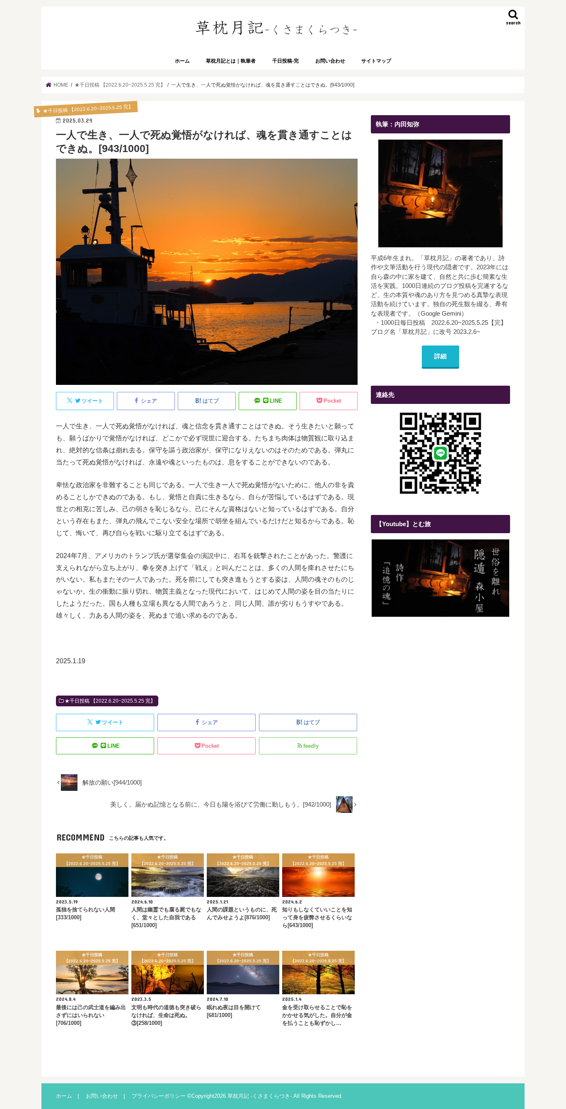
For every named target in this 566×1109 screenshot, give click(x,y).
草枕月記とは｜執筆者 (231, 61)
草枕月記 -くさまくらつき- (259, 1096)
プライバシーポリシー (159, 1096)
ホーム (182, 61)
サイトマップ (376, 61)
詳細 (440, 356)
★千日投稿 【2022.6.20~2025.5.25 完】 (110, 701)
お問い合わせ (330, 61)
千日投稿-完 (285, 61)
